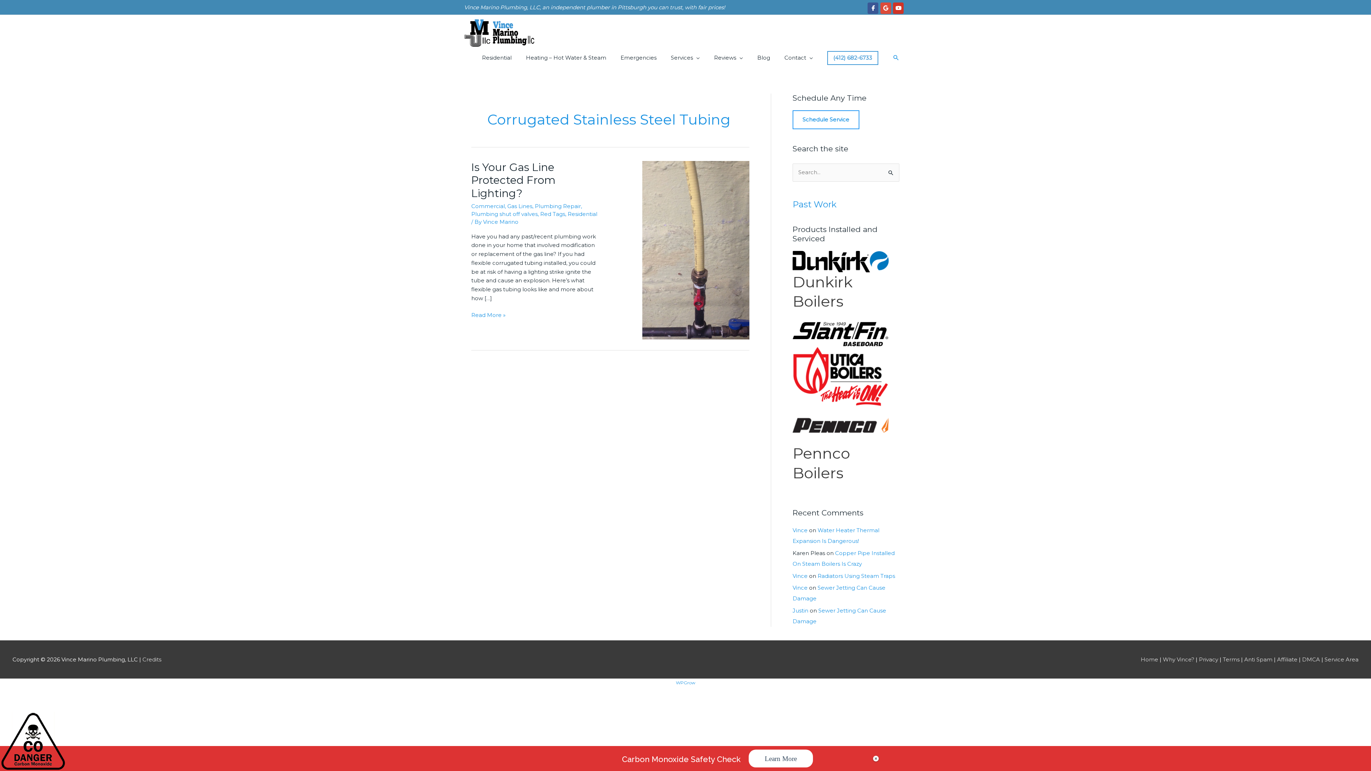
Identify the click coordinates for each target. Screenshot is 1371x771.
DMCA (1311, 659)
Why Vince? (1178, 659)
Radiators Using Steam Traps (856, 576)
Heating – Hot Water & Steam (566, 57)
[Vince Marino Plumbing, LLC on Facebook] (873, 8)
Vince (800, 530)
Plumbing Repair (558, 206)
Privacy (1208, 659)
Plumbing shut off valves (504, 214)
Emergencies (639, 57)
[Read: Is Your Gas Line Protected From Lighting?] (695, 249)
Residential (497, 57)
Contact (795, 57)
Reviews (725, 57)
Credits (151, 659)
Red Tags (552, 214)
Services (682, 57)
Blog (763, 57)
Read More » (488, 315)
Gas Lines (519, 206)
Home (1149, 659)
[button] (896, 57)
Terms (1231, 659)
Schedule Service (826, 119)
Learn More (781, 758)
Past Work (815, 204)
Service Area (1342, 659)
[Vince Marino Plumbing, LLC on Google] (885, 8)
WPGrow (685, 682)
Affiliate (1287, 659)
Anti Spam (1258, 659)
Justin (800, 610)
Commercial (488, 206)
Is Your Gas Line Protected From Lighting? (513, 180)
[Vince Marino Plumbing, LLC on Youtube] (898, 8)
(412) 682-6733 (852, 57)
